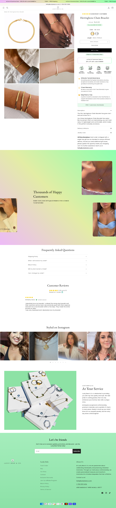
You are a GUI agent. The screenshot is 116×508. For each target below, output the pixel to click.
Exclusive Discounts (46, 477)
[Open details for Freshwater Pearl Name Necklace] (102, 219)
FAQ (41, 469)
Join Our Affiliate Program (48, 480)
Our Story (43, 471)
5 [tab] (60, 362)
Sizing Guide (94, 45)
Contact (43, 474)
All (8, 12)
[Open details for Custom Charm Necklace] (93, 178)
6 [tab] (63, 362)
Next (113, 346)
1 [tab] (50, 362)
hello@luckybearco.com (85, 148)
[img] (29, 297)
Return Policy (44, 483)
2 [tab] (53, 362)
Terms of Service (45, 489)
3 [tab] (55, 362)
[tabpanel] (14, 346)
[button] (3, 8)
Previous (3, 346)
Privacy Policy (44, 486)
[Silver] (97, 33)
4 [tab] (58, 362)
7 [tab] (65, 362)
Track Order (44, 465)
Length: (89, 38)
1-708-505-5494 (81, 484)
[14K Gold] (92, 33)
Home (5, 12)
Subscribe (76, 451)
